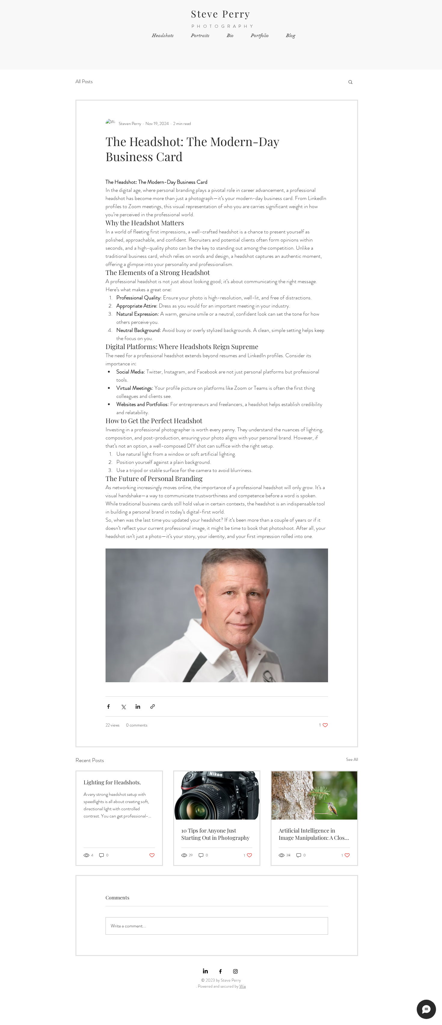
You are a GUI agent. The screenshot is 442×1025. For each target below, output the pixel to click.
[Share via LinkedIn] (138, 706)
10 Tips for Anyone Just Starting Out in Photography (215, 834)
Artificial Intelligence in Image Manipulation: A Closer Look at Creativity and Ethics (314, 834)
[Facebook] (220, 971)
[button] (350, 81)
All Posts (84, 81)
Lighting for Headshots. (112, 782)
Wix (242, 986)
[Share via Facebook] (108, 706)
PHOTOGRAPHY (224, 26)
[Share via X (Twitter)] (123, 706)
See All (352, 759)
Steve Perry (220, 13)
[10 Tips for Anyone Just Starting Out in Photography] (217, 795)
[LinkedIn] (205, 971)
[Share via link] (152, 706)
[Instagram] (235, 971)
